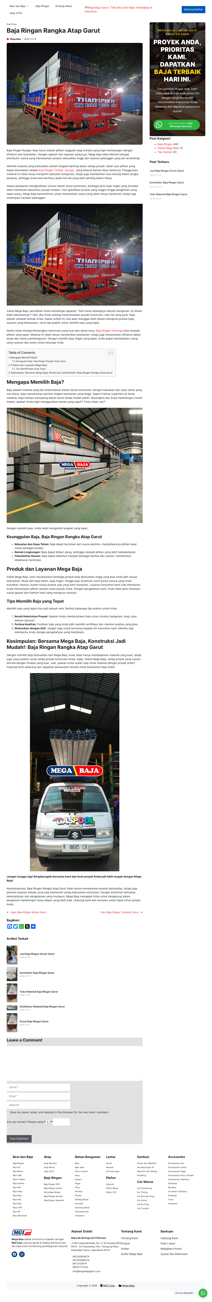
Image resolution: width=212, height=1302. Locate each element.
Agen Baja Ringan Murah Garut (28, 912)
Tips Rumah (165, 152)
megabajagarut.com (89, 1271)
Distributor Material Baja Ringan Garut (42, 1006)
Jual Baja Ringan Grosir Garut (37, 953)
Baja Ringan (42, 6)
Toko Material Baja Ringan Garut (39, 991)
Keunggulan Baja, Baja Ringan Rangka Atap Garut (41, 361)
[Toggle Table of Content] (109, 353)
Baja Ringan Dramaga (109, 330)
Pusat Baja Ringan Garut (34, 1021)
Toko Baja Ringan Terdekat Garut (119, 912)
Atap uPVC (16, 13)
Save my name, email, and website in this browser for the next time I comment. (59, 1112)
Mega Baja (128, 1285)
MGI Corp (109, 1285)
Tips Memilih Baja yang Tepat (31, 369)
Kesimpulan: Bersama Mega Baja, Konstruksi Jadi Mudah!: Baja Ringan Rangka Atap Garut (62, 372)
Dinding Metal (64, 6)
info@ (75, 1271)
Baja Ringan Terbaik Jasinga (56, 170)
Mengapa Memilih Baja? (23, 357)
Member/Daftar (193, 9)
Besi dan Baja (17, 6)
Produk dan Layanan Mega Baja (29, 365)
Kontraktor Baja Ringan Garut (37, 972)
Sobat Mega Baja (168, 148)
